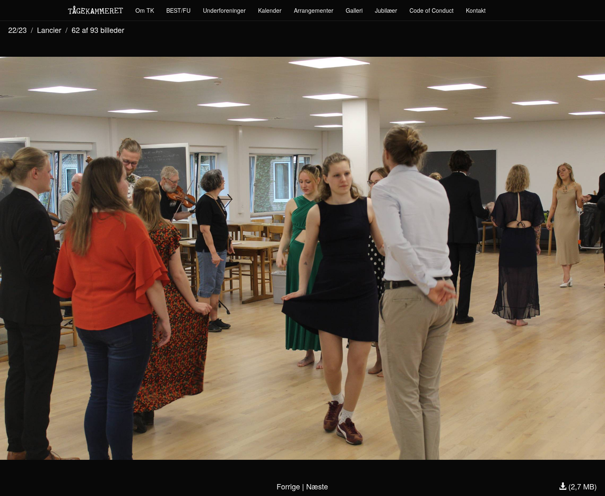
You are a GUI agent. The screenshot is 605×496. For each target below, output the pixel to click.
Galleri (354, 10)
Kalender (270, 10)
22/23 (17, 29)
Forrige (288, 486)
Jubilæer (386, 10)
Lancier (49, 29)
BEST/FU (178, 10)
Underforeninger (224, 10)
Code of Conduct (432, 10)
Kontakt (476, 10)
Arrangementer (313, 10)
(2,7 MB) (581, 486)
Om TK (144, 10)
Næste (317, 486)
